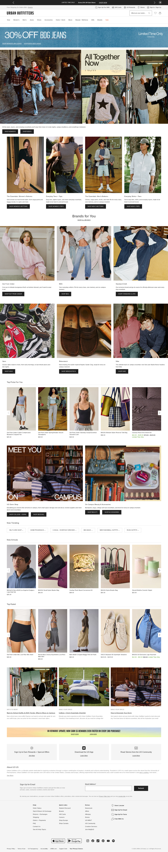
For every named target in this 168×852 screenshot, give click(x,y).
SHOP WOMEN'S (10, 131)
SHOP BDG (65, 294)
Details (30, 7)
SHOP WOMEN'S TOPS (56, 206)
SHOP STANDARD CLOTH (126, 294)
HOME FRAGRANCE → (38, 530)
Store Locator (119, 805)
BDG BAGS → (88, 530)
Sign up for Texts (121, 814)
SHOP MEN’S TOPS (133, 206)
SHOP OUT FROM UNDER (13, 294)
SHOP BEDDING (38, 514)
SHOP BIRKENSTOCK (68, 371)
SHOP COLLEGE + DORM (17, 514)
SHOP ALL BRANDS (84, 220)
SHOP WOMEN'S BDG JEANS (12, 43)
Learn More (84, 755)
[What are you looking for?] (149, 13)
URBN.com (53, 848)
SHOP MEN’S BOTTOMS (96, 206)
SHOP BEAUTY (92, 512)
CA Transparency (33, 848)
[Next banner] (154, 2)
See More (10, 775)
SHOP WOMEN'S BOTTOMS (18, 206)
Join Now (32, 755)
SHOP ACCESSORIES (112, 512)
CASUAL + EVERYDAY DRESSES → (64, 530)
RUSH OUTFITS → (133, 530)
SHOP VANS (9, 371)
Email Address (90, 784)
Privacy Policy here (104, 796)
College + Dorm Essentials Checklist (72, 713)
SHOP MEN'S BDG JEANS (32, 43)
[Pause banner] (160, 2)
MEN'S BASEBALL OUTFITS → (110, 530)
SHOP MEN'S (27, 131)
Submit (141, 788)
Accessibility (44, 848)
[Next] (159, 412)
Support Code (63, 848)
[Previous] (9, 412)
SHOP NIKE (122, 371)
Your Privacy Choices (76, 848)
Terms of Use (21, 848)
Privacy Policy (11, 848)
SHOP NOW (103, 2)
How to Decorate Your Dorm (121, 713)
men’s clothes (144, 772)
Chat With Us (119, 819)
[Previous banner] (13, 2)
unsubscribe (121, 796)
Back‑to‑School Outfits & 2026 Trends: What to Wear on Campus (31, 713)
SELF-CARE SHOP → (16, 530)
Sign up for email (121, 810)
